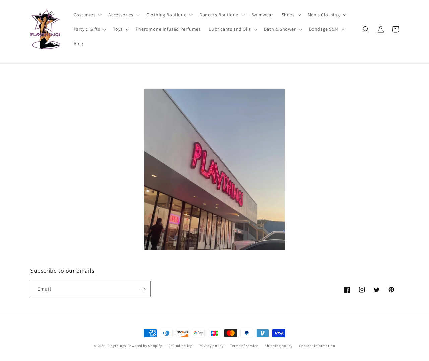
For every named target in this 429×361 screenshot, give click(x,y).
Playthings (116, 345)
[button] (87, 15)
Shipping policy (279, 345)
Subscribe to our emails (62, 270)
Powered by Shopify (144, 345)
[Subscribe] (143, 289)
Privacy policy (211, 345)
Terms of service (244, 345)
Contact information (317, 345)
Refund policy (180, 345)
